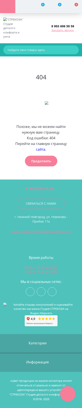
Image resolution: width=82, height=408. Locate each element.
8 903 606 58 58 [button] (40, 188)
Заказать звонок (62, 30)
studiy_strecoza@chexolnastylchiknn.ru (41, 231)
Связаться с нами (41, 203)
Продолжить (41, 161)
